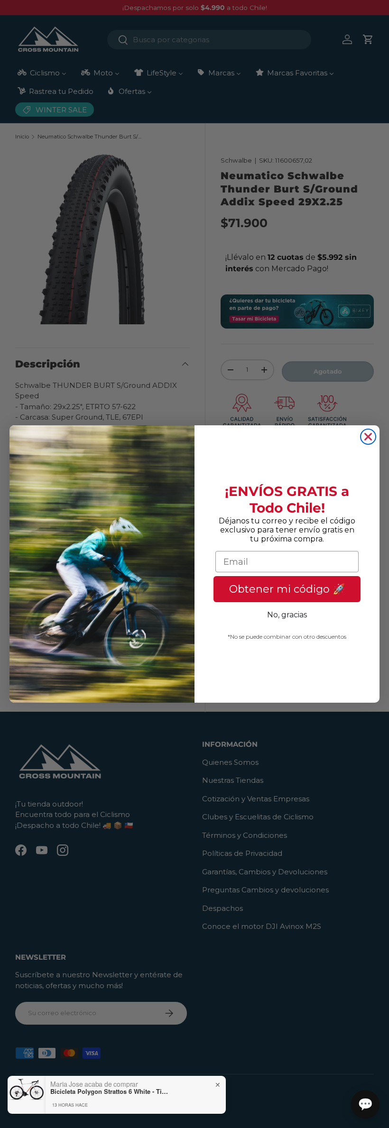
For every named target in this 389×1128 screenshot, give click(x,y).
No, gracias (287, 614)
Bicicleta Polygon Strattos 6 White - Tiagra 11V (109, 1091)
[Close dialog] (368, 436)
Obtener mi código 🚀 (287, 589)
